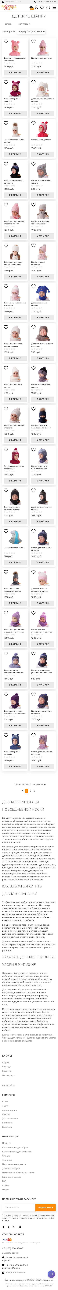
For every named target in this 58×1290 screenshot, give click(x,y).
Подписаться (45, 1208)
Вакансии (7, 1127)
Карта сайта (8, 1085)
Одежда (6, 1067)
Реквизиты (7, 1123)
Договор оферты (11, 1169)
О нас (5, 1102)
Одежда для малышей (13, 1038)
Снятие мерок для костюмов (17, 1152)
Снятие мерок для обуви (15, 1147)
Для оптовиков (10, 1119)
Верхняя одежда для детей (18, 1041)
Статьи (5, 1185)
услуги (5, 1106)
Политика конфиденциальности (18, 1173)
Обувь (5, 1063)
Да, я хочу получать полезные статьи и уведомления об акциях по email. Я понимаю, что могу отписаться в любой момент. (28, 1218)
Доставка (7, 1160)
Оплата (6, 1156)
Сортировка (9, 32)
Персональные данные (14, 1164)
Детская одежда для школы (41, 1038)
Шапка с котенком (11, 1035)
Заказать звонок (10, 1253)
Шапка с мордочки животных (37, 1035)
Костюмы (6, 1071)
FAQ (4, 1181)
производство (9, 1110)
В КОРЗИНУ (15, 73)
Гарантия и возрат (11, 1177)
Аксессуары (8, 1075)
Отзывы (6, 1114)
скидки (5, 1190)
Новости (6, 1143)
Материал (24, 24)
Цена (8, 24)
